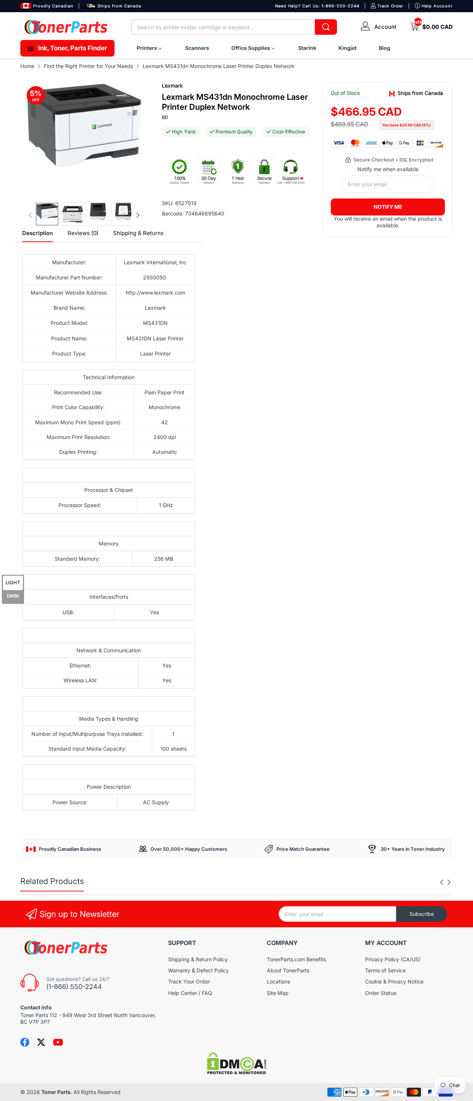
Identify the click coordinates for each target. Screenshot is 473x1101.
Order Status (380, 993)
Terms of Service (385, 970)
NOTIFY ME (388, 207)
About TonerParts (288, 970)
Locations (278, 981)
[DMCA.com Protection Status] (236, 1072)
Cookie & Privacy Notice (394, 981)
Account (385, 26)
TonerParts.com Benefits (296, 959)
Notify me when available (387, 169)
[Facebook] (24, 1042)
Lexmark (172, 85)
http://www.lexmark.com (155, 292)
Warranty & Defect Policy (198, 970)
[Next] (30, 215)
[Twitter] (41, 1042)
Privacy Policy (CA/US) (393, 959)
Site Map (278, 993)
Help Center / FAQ (190, 993)
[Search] (326, 27)
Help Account (437, 6)
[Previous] (138, 215)
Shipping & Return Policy (198, 959)
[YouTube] (58, 1042)
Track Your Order (189, 981)
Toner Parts (56, 1092)
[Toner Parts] (66, 26)
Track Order (390, 6)
